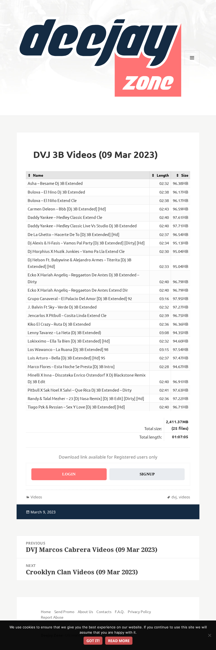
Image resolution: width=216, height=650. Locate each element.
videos (184, 496)
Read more (119, 640)
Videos (36, 496)
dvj (174, 496)
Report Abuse (52, 617)
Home (46, 611)
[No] (209, 635)
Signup (147, 474)
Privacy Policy (139, 611)
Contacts (103, 611)
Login (69, 474)
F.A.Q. (119, 611)
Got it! (93, 640)
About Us (85, 611)
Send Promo (64, 611)
